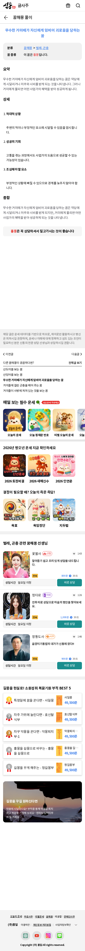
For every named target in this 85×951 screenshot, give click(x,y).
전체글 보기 (75, 363)
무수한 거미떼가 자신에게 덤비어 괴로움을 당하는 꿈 (33, 380)
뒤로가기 (6, 17)
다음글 (75, 354)
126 (80, 595)
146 (80, 636)
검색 (78, 5)
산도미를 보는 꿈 (12, 369)
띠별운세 (39, 916)
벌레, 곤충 (42, 48)
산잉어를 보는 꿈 (12, 375)
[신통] (8, 5)
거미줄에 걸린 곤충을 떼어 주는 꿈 (22, 385)
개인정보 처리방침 (42, 924)
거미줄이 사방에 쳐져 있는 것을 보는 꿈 (25, 391)
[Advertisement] (42, 281)
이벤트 (68, 5)
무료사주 (28, 916)
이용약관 (25, 925)
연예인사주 (69, 916)
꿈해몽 (28, 48)
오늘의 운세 (16, 916)
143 (80, 553)
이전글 (9, 354)
